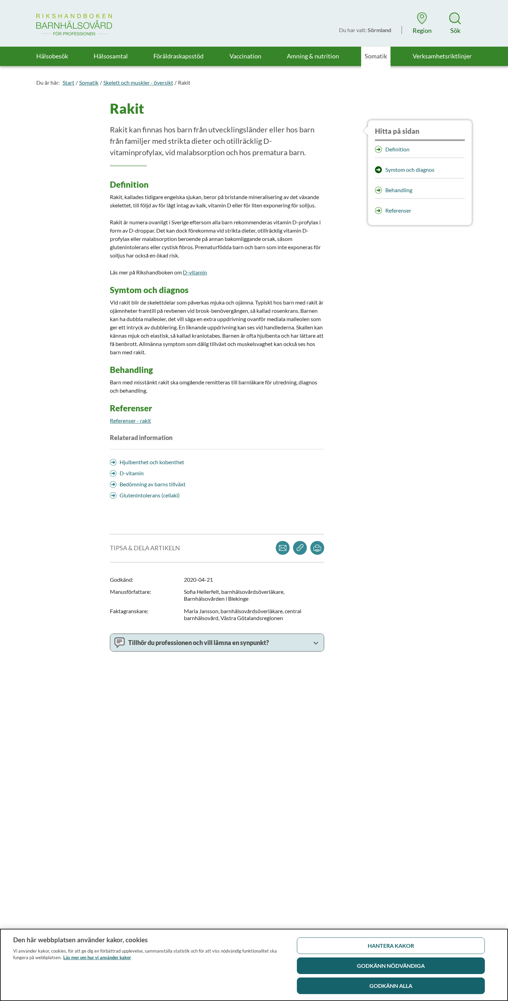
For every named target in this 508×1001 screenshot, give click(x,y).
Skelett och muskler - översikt (138, 82)
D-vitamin (195, 272)
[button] (422, 23)
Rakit (184, 82)
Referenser (398, 210)
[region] (254, 965)
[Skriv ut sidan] (317, 548)
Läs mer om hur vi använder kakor (97, 957)
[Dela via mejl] (283, 548)
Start (68, 82)
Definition (397, 149)
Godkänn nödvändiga (391, 965)
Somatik (88, 82)
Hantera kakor (391, 945)
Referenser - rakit (130, 420)
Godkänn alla (390, 985)
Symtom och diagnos (409, 169)
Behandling (398, 190)
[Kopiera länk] (300, 548)
